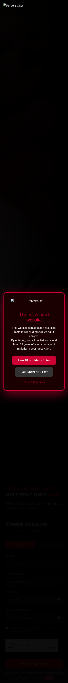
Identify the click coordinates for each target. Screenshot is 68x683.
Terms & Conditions (34, 382)
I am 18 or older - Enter (34, 360)
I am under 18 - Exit (34, 372)
